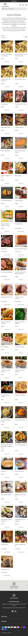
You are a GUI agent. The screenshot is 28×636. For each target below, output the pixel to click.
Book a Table (14, 1)
